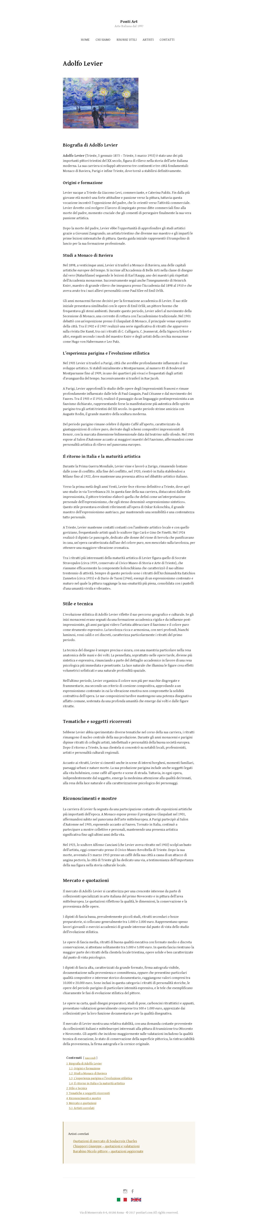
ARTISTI (148, 40)
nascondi (90, 1058)
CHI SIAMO (103, 40)
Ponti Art (129, 21)
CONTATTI (167, 40)
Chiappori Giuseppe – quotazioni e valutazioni (106, 1146)
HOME (85, 40)
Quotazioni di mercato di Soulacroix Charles (105, 1141)
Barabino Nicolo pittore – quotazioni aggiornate (108, 1151)
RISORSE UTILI (127, 40)
